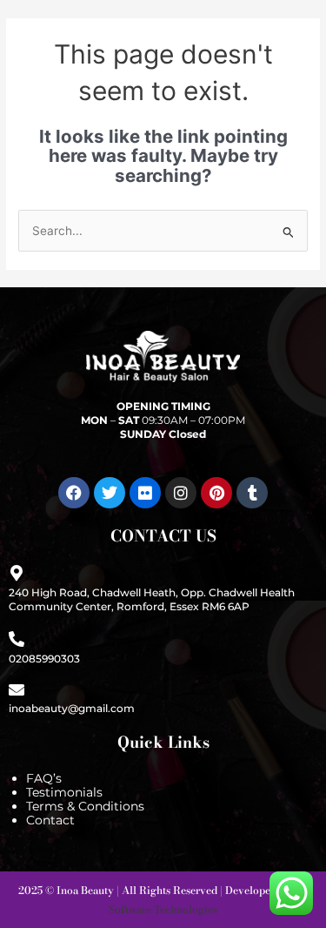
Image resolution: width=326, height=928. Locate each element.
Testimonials (64, 792)
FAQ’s (44, 778)
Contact (50, 820)
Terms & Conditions (85, 806)
